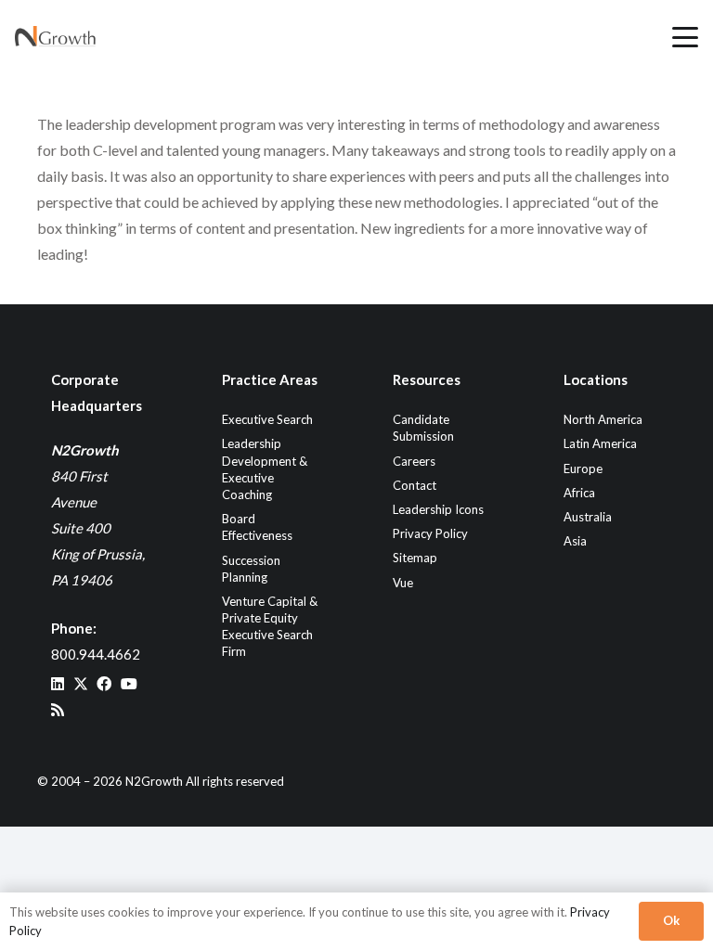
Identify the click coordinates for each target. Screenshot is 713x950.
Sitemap (415, 557)
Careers (414, 461)
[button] (685, 37)
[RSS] (57, 709)
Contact (414, 485)
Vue (403, 582)
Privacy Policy (430, 533)
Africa (579, 492)
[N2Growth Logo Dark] (56, 37)
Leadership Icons (438, 509)
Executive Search (267, 419)
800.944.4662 (95, 654)
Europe (583, 468)
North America (603, 419)
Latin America (600, 443)
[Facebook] (104, 683)
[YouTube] (129, 683)
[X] (80, 683)
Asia (575, 540)
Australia (588, 516)
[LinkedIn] (57, 683)
